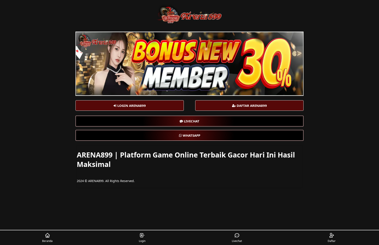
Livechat (237, 241)
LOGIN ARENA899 (131, 105)
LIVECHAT (191, 121)
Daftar (332, 241)
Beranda (47, 241)
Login (142, 241)
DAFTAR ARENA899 (251, 105)
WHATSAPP (191, 135)
